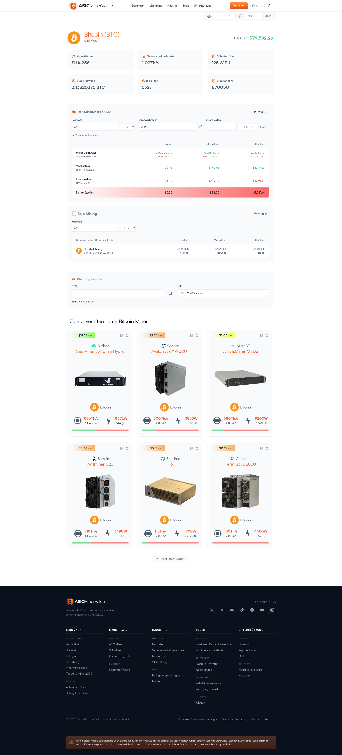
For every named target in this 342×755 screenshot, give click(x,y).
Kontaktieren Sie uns (250, 669)
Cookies (256, 719)
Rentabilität (72, 644)
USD (180, 286)
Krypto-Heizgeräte (120, 656)
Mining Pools (159, 656)
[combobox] (257, 5)
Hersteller (158, 644)
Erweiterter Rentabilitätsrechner (214, 644)
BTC (74, 286)
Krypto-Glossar (247, 650)
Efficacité (71, 650)
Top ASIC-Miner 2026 (79, 673)
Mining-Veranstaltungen (166, 675)
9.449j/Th (121, 423)
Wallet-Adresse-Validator (210, 683)
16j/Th (260, 536)
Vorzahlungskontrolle (207, 689)
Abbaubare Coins (76, 687)
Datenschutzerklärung (234, 719)
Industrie (172, 5)
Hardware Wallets (119, 669)
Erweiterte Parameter (87, 135)
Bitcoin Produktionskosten (210, 650)
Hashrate (77, 119)
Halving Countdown (77, 693)
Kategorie (72, 656)
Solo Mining (72, 662)
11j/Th (120, 536)
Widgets (201, 702)
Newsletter (245, 675)
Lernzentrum (246, 644)
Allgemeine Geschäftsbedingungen (198, 719)
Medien (156, 681)
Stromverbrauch (148, 119)
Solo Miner (115, 650)
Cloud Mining (159, 662)
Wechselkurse (204, 669)
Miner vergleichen (76, 667)
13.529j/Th (261, 423)
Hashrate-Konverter (207, 663)
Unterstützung (202, 5)
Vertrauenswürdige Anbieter (168, 650)
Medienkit (270, 719)
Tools (186, 5)
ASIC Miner (115, 644)
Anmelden (238, 5)
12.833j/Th (191, 423)
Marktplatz (155, 5)
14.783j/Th (190, 536)
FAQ (241, 656)
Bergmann (138, 5)
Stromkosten (213, 119)
